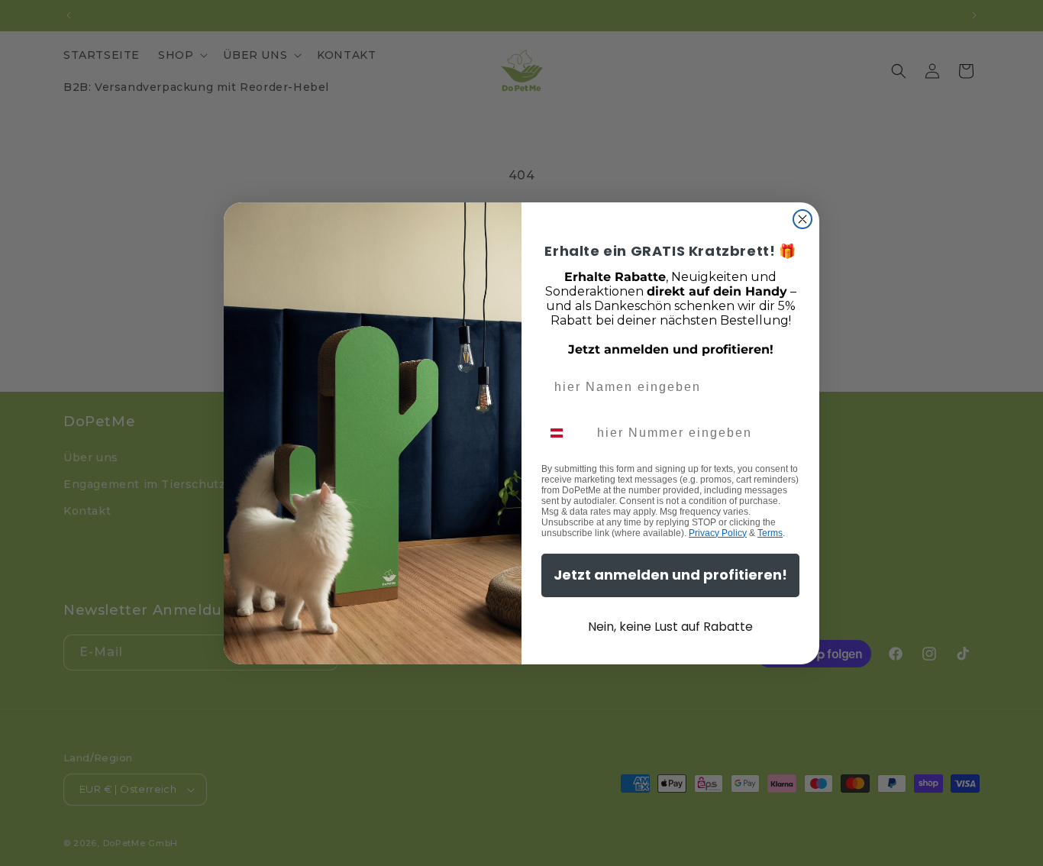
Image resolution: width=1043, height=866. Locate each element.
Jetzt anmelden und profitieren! (670, 574)
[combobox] (565, 433)
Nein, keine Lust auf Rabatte (670, 626)
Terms (770, 533)
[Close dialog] (802, 219)
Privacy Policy (718, 533)
